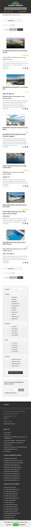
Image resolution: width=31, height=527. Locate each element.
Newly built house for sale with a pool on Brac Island (15, 205)
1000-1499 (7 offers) (16, 359)
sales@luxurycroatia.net (9, 423)
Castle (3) (14, 314)
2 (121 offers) (15, 328)
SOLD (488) (14, 301)
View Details (5, 68)
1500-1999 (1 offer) (16, 361)
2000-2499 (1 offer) (16, 363)
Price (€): (7, 289)
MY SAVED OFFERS (22, 11)
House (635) (14, 297)
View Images (27, 68)
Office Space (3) (15, 316)
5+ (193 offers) (15, 351)
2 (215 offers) (15, 345)
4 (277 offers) (15, 333)
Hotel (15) (14, 310)
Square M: (7, 356)
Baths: (6, 340)
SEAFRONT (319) (15, 303)
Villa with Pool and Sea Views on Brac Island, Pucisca (14, 243)
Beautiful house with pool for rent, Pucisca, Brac (15, 88)
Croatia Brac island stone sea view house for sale (15, 51)
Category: (7, 294)
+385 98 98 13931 (8, 421)
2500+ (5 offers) (15, 365)
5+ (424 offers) (15, 335)
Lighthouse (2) (15, 318)
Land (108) (14, 308)
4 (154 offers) (15, 349)
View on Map (23, 68)
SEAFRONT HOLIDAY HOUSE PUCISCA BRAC (15, 128)
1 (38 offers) (14, 326)
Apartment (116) (15, 305)
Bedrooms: (7, 323)
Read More (22, 524)
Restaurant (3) (15, 312)
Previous (14, 29)
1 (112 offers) (15, 343)
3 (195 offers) (15, 347)
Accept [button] (15, 524)
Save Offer (25, 68)
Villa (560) (14, 299)
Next (19, 29)
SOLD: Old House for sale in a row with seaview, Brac (14, 166)
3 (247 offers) (15, 330)
